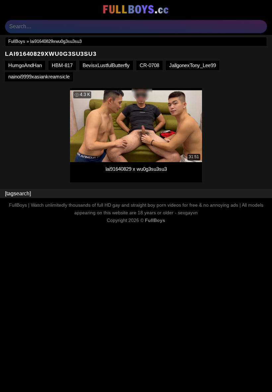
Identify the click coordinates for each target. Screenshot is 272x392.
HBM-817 (62, 65)
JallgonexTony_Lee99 (192, 65)
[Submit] (259, 26)
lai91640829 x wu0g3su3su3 (136, 169)
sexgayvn (188, 212)
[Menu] (9, 9)
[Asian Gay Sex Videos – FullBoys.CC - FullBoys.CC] (136, 9)
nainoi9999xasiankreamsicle (39, 76)
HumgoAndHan (25, 65)
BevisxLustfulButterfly (106, 65)
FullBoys (16, 41)
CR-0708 (149, 65)
